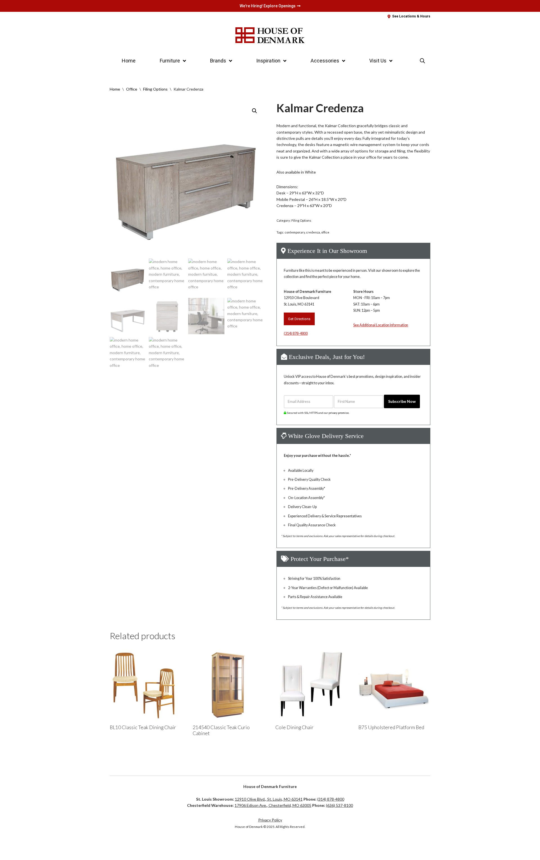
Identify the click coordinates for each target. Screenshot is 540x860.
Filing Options (155, 89)
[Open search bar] (422, 60)
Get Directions (299, 319)
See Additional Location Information (380, 325)
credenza (313, 232)
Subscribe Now (402, 401)
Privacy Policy (270, 820)
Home (129, 61)
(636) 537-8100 (339, 805)
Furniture (170, 61)
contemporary (295, 232)
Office (131, 89)
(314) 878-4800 (296, 333)
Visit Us (377, 61)
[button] (254, 111)
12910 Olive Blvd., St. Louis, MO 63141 (269, 799)
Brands (218, 61)
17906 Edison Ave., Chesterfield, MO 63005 (273, 805)
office (325, 232)
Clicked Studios (128, 844)
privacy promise (338, 412)
